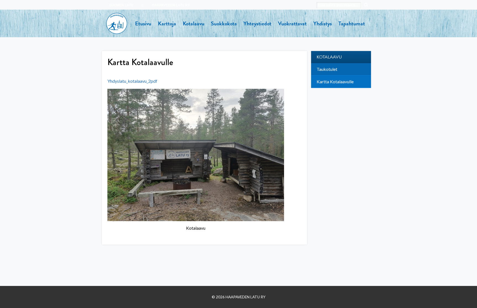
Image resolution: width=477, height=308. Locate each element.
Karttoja (167, 23)
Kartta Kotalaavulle (335, 81)
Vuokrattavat (292, 23)
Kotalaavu (193, 23)
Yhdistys (322, 23)
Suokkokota (224, 23)
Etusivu (143, 23)
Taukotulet (327, 69)
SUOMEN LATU (121, 5)
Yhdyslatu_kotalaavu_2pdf (132, 81)
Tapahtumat (351, 23)
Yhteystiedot (257, 23)
